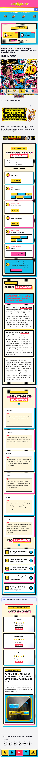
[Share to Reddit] (24, 743)
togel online (21, 373)
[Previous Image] (1, 77)
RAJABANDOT (25, 332)
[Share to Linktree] (15, 743)
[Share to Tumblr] (29, 743)
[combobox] (17, 9)
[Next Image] (36, 77)
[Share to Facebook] (10, 743)
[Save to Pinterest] (19, 743)
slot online (18, 360)
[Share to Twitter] (5, 743)
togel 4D (25, 337)
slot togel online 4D (26, 307)
